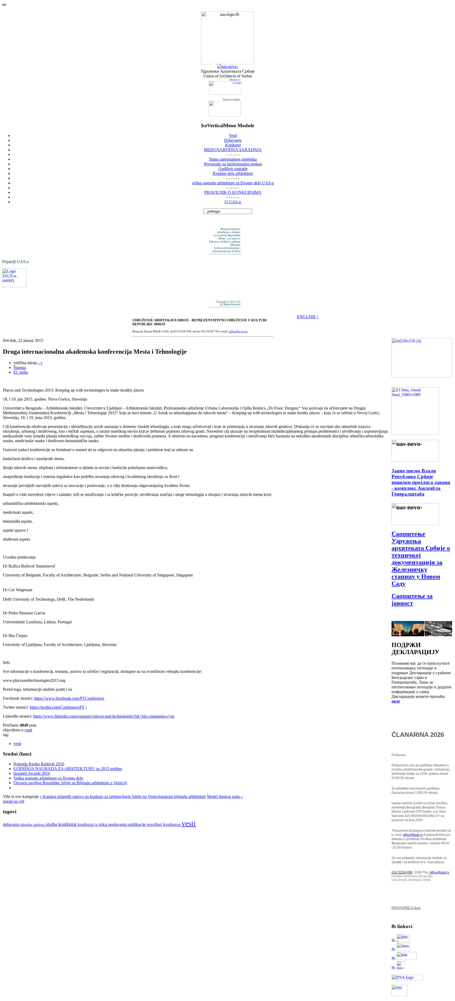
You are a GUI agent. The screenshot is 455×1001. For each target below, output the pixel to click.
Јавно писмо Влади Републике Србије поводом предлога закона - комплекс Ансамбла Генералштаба (421, 482)
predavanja (117, 824)
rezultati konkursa (164, 824)
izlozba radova (33, 824)
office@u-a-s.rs (238, 331)
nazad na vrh (13, 801)
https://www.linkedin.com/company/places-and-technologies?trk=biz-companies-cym (103, 716)
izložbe (52, 824)
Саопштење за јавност (412, 599)
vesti (28, 730)
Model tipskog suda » (225, 796)
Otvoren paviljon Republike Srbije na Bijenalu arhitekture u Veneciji (70, 783)
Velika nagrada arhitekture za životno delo (48, 778)
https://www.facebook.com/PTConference (69, 698)
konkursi (68, 824)
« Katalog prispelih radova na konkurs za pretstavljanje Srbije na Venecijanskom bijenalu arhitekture (123, 796)
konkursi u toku (93, 824)
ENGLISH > (308, 316)
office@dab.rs (413, 835)
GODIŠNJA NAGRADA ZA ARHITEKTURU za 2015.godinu (67, 768)
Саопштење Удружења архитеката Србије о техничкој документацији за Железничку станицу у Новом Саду (421, 558)
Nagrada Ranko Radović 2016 (38, 764)
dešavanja (11, 824)
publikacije (137, 824)
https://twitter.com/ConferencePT (57, 707)
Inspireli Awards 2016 (31, 773)
